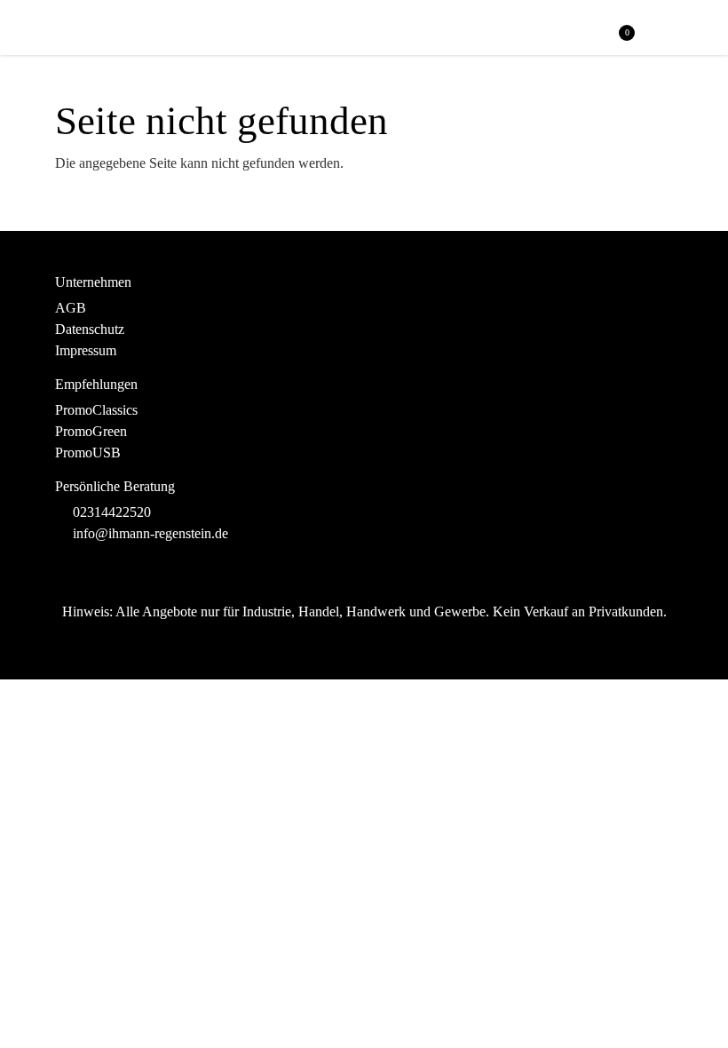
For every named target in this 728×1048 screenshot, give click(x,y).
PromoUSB (88, 452)
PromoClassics (96, 409)
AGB (70, 307)
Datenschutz (89, 329)
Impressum (85, 350)
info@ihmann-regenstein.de (150, 533)
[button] (663, 29)
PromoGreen (91, 431)
